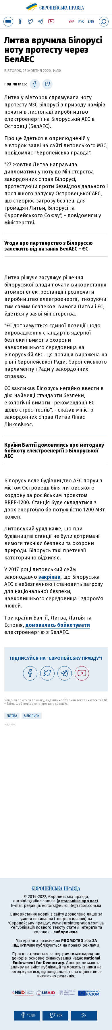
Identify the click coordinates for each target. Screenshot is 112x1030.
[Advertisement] (56, 782)
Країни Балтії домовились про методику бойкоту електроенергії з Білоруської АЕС (54, 451)
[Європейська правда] (56, 6)
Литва (12, 716)
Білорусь (31, 716)
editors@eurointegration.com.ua (71, 905)
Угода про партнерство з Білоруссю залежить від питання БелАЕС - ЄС (48, 246)
